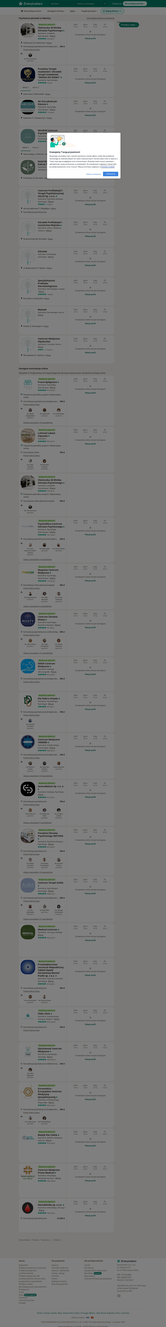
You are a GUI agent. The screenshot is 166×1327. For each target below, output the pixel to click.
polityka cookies (108, 167)
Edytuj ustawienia (94, 174)
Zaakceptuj (110, 174)
